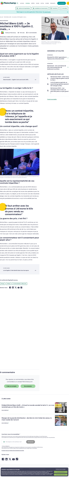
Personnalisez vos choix (60, 474)
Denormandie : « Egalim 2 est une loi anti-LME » (16, 79)
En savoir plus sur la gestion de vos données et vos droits (13, 450)
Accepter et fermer (61, 471)
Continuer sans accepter (61, 469)
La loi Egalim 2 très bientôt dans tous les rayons (16, 270)
